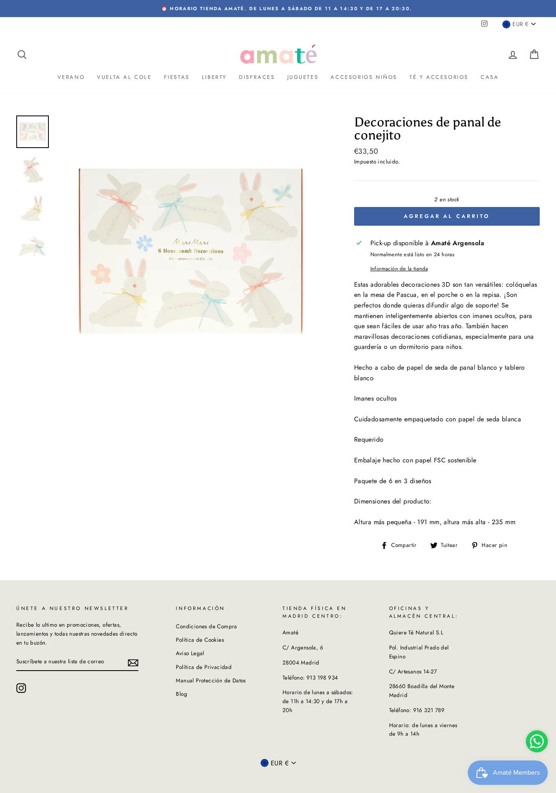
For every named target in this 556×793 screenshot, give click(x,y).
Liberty (214, 77)
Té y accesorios (438, 77)
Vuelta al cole (124, 77)
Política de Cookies (200, 640)
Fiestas (177, 77)
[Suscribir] (133, 662)
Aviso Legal (190, 653)
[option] (278, 8)
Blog (181, 694)
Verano (71, 77)
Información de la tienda (399, 268)
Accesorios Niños (364, 77)
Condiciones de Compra (206, 626)
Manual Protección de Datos (210, 680)
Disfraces (257, 77)
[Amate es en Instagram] (21, 688)
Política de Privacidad (204, 667)
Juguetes (303, 77)
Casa (490, 77)
